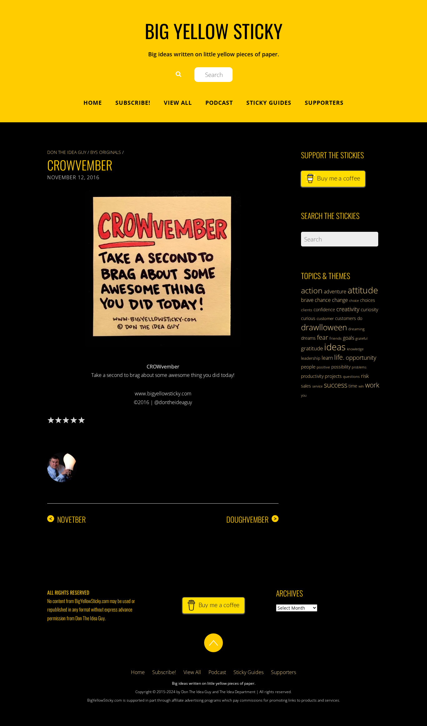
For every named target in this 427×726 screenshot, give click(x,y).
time (353, 386)
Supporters (324, 102)
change (340, 300)
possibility (340, 367)
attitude (363, 290)
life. (339, 357)
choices (367, 300)
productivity (312, 376)
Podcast (219, 102)
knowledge (355, 349)
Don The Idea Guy (66, 152)
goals (348, 337)
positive (323, 367)
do (359, 318)
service (317, 386)
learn (327, 357)
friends (335, 338)
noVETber (67, 519)
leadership (310, 358)
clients (306, 309)
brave (307, 300)
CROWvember (79, 164)
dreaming (356, 329)
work (372, 385)
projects (333, 376)
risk (365, 376)
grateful (361, 338)
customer (325, 318)
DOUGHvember (251, 519)
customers (345, 318)
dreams (308, 338)
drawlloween (324, 327)
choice (354, 300)
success (335, 384)
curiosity (369, 309)
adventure (335, 291)
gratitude (312, 348)
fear (322, 337)
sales (306, 386)
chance (323, 300)
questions (351, 376)
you (304, 395)
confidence (324, 309)
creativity (347, 309)
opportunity (361, 357)
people (308, 366)
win (361, 386)
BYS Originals (105, 152)
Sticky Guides (268, 102)
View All (178, 102)
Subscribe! (132, 102)
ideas (335, 347)
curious (308, 318)
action (312, 290)
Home (92, 102)
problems (359, 367)
